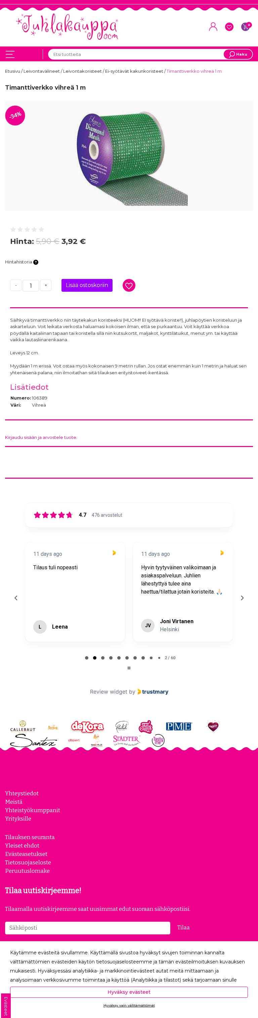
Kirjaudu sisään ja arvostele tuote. (41, 437)
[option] (129, 155)
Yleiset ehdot (22, 845)
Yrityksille (18, 818)
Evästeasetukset (26, 854)
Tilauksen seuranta (30, 837)
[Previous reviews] (15, 598)
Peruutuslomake (27, 870)
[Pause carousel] (129, 668)
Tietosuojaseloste (28, 862)
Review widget (108, 691)
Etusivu (13, 71)
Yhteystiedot (22, 793)
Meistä (14, 801)
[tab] (87, 658)
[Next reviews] (241, 598)
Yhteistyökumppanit (32, 810)
